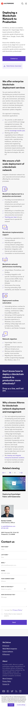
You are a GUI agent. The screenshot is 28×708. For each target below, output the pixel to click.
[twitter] (12, 691)
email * (3, 562)
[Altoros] (7, 3)
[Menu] (26, 3)
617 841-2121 (4, 528)
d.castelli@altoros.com (8, 526)
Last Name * (4, 554)
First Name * (5, 546)
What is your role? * (7, 586)
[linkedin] (20, 691)
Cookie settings (21, 704)
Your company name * (8, 578)
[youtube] (3, 691)
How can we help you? (8, 594)
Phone (3, 570)
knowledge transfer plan (17, 130)
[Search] (22, 3)
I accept (11, 704)
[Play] (14, 483)
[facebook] (8, 691)
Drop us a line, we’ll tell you (12, 390)
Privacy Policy (17, 610)
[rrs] (16, 691)
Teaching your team (11, 217)
